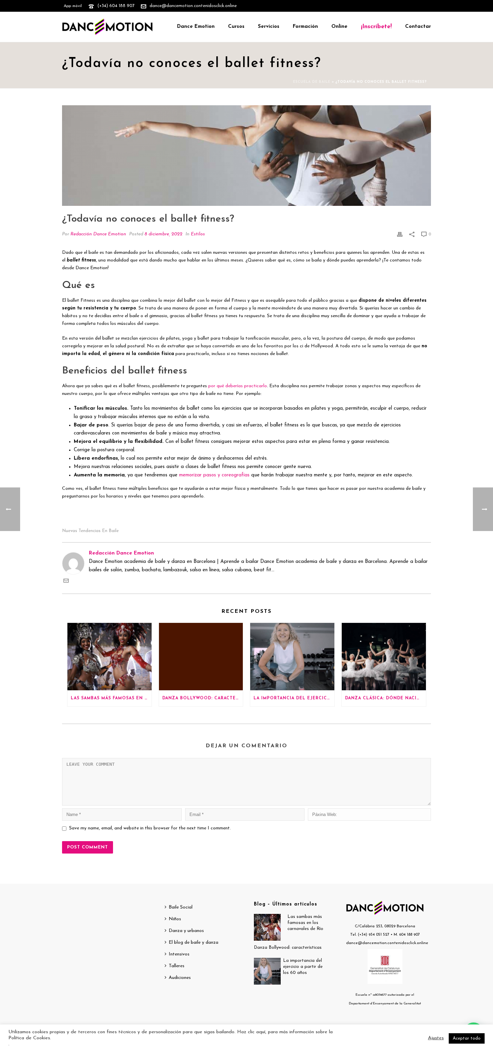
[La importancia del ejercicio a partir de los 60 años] (292, 656)
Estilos (198, 234)
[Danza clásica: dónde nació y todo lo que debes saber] (384, 656)
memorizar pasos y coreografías (214, 475)
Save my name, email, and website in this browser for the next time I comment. (150, 828)
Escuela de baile (311, 82)
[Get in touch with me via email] (66, 582)
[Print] (399, 234)
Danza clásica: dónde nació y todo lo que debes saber (385, 698)
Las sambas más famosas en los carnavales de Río (111, 698)
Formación (305, 26)
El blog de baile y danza (193, 942)
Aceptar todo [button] (467, 1038)
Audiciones (180, 977)
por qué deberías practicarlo (237, 386)
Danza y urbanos (186, 930)
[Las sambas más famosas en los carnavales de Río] (109, 656)
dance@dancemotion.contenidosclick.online (193, 6)
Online (339, 26)
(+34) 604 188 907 (115, 6)
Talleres (176, 966)
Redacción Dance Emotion (98, 234)
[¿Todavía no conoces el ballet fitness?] (246, 155)
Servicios (268, 26)
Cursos (236, 26)
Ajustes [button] (436, 1038)
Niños (175, 919)
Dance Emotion (196, 26)
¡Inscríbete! (376, 27)
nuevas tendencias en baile (90, 531)
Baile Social (181, 907)
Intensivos (179, 954)
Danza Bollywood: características (202, 698)
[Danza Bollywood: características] (201, 656)
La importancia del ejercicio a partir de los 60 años (294, 698)
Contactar (418, 26)
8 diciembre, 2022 (163, 234)
